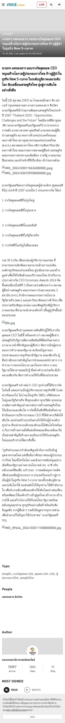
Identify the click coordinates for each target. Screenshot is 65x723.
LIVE (41, 4)
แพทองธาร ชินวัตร (12, 597)
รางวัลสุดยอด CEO (23, 574)
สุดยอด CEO (42, 574)
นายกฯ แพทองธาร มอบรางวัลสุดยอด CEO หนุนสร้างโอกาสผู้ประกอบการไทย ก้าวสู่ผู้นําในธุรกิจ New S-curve (32, 43)
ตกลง (32, 717)
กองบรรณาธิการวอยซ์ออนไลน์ (18, 660)
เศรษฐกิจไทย (27, 578)
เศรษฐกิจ (7, 33)
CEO (53, 574)
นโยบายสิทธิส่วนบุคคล (16, 710)
